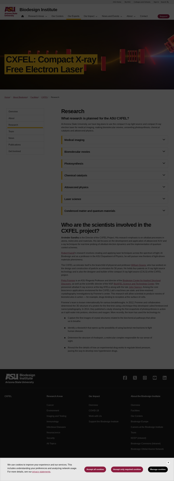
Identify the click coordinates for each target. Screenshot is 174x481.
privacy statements (41, 472)
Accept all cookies (95, 469)
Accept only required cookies (127, 469)
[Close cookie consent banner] (168, 463)
